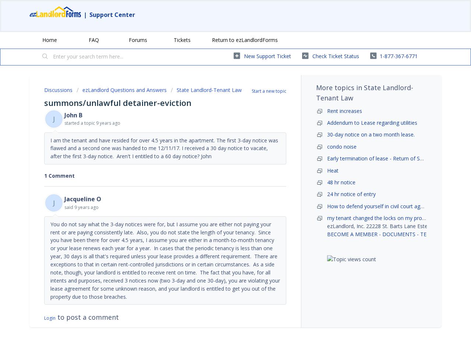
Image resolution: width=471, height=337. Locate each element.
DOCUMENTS (398, 234)
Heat (333, 170)
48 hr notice (341, 182)
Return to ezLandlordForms (245, 39)
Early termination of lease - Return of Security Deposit (391, 158)
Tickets (182, 39)
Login (50, 318)
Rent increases (344, 110)
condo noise (342, 146)
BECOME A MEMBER (352, 234)
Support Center (112, 15)
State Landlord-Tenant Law (209, 89)
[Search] (45, 57)
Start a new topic (269, 91)
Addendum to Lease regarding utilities (372, 122)
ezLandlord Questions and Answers (124, 89)
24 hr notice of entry (351, 194)
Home (49, 39)
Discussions (58, 89)
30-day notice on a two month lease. (371, 134)
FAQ (94, 39)
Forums (138, 39)
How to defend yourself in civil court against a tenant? (392, 206)
